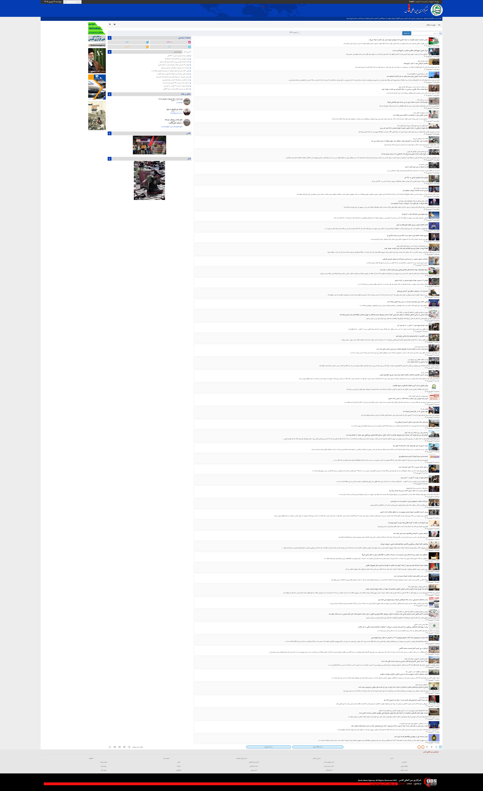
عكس (178, 762)
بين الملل (368, 18)
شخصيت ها (375, 18)
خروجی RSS (294, 32)
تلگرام (127, 42)
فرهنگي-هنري (404, 766)
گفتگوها (91, 758)
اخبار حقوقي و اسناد (329, 762)
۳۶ (119, 747)
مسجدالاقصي (382, 18)
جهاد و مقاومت (390, 18)
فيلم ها (178, 766)
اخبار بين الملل (317, 758)
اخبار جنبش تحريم (329, 766)
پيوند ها (437, 2)
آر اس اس (127, 46)
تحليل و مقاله (103, 762)
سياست (436, 18)
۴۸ (115, 747)
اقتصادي (431, 18)
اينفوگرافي (178, 770)
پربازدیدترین (177, 52)
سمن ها (363, 18)
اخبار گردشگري (254, 766)
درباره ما (431, 2)
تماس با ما (424, 2)
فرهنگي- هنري (424, 18)
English (411, 2)
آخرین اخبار (186, 52)
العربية (417, 2)
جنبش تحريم (403, 18)
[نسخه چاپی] (114, 24)
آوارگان (397, 18)
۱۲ (129, 747)
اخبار (391, 758)
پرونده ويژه (349, 18)
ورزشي (417, 18)
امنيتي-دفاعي (404, 770)
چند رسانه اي (356, 18)
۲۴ (124, 747)
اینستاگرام (169, 42)
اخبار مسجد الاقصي (254, 762)
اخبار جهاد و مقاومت (241, 758)
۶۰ (110, 747)
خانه (440, 18)
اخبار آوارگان (329, 770)
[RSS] (110, 24)
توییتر (169, 46)
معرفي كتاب (411, 18)
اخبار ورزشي (254, 770)
